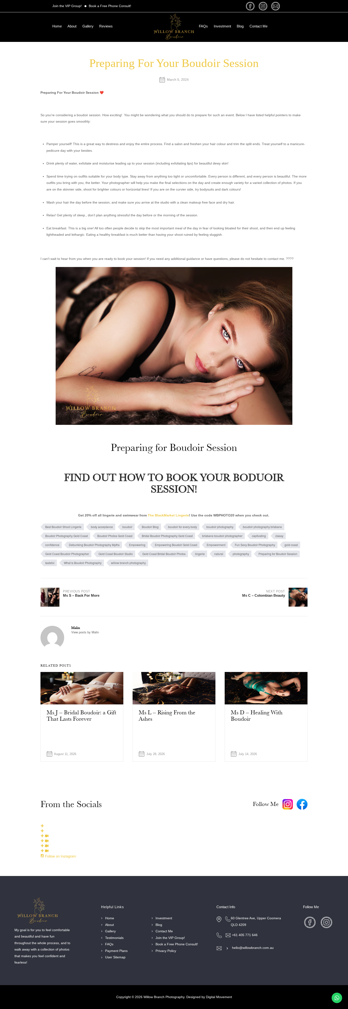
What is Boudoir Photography (83, 563)
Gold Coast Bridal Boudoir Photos (164, 554)
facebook (251, 6)
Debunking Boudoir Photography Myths (94, 545)
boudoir (127, 527)
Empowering (137, 545)
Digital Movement (219, 997)
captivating (259, 536)
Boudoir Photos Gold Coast (114, 536)
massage (276, 6)
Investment (222, 26)
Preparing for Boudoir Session (278, 554)
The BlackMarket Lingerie (168, 515)
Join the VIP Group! (67, 6)
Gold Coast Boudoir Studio (115, 554)
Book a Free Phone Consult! (110, 6)
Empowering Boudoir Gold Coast (176, 545)
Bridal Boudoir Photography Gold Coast (167, 536)
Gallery (88, 26)
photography (241, 554)
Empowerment (216, 545)
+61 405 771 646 (245, 935)
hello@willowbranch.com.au (253, 948)
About (71, 26)
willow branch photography (128, 563)
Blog (240, 26)
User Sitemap (115, 957)
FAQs (203, 26)
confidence (52, 545)
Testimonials (114, 938)
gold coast (291, 545)
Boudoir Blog (150, 527)
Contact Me (259, 26)
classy (279, 536)
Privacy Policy (166, 951)
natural (218, 554)
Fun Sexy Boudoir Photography (255, 545)
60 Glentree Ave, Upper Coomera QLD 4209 (256, 921)
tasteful (49, 563)
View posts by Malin (85, 632)
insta (264, 6)
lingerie (200, 554)
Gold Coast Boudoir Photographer (67, 554)
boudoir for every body (182, 527)
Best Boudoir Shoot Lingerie (63, 527)
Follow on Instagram (60, 855)
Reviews (106, 26)
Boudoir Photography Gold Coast (66, 536)
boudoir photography (219, 527)
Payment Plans (116, 951)
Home (57, 26)
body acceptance (102, 527)
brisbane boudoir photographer (222, 536)
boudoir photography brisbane (262, 527)
